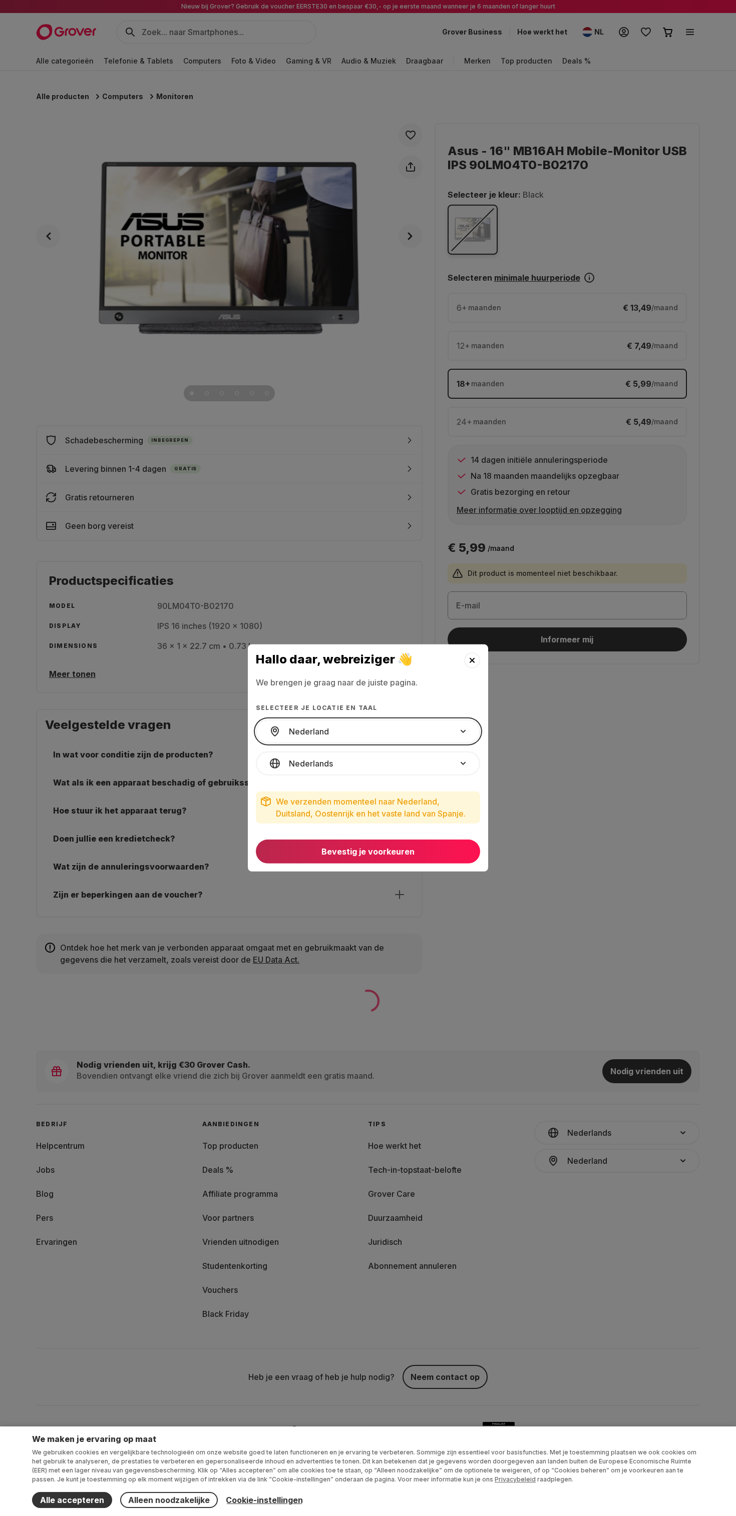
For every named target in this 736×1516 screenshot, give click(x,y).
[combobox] (368, 731)
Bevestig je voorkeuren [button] (368, 852)
